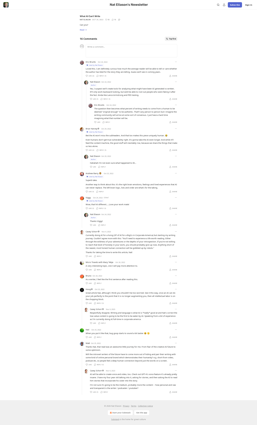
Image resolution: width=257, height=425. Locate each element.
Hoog (88, 289)
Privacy (126, 406)
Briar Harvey (91, 128)
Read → (83, 29)
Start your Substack (121, 412)
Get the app (141, 412)
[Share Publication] (224, 4)
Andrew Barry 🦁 (94, 173)
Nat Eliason (85, 20)
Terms (133, 406)
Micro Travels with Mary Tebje (99, 262)
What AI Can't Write (90, 16)
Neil (87, 329)
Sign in (248, 4)
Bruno (88, 275)
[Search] (218, 4)
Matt (88, 343)
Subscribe (235, 4)
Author (93, 85)
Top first (172, 39)
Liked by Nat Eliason (96, 65)
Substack (115, 419)
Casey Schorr (92, 231)
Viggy (88, 197)
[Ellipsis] (176, 62)
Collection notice (145, 406)
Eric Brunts (91, 61)
